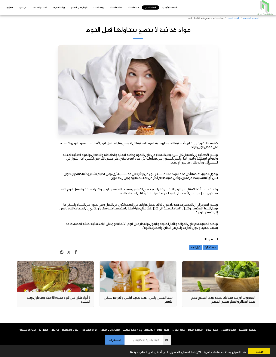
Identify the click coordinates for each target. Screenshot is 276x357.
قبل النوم (195, 247)
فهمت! (259, 351)
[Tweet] (68, 252)
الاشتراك (115, 339)
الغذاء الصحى (233, 17)
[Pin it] (61, 252)
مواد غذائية (210, 247)
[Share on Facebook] (75, 252)
